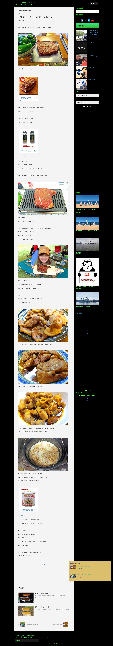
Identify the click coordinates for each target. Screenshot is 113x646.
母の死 (90, 43)
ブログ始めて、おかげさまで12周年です (85, 286)
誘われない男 (91, 79)
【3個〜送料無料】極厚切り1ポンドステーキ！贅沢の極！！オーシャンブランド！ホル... (28, 99)
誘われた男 (91, 67)
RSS (87, 333)
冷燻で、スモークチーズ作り (43, 607)
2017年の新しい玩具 (84, 566)
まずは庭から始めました (24, 4)
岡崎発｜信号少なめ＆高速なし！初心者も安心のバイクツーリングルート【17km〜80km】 (93, 34)
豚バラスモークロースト (41, 593)
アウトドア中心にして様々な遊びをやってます (25, 635)
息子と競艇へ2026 (80, 252)
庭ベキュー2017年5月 (84, 575)
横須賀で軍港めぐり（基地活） (83, 306)
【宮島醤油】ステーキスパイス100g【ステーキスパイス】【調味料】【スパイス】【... (28, 151)
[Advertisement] (44, 574)
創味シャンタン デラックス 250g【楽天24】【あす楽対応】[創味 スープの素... (29, 509)
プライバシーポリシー (46, 637)
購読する (94, 3)
